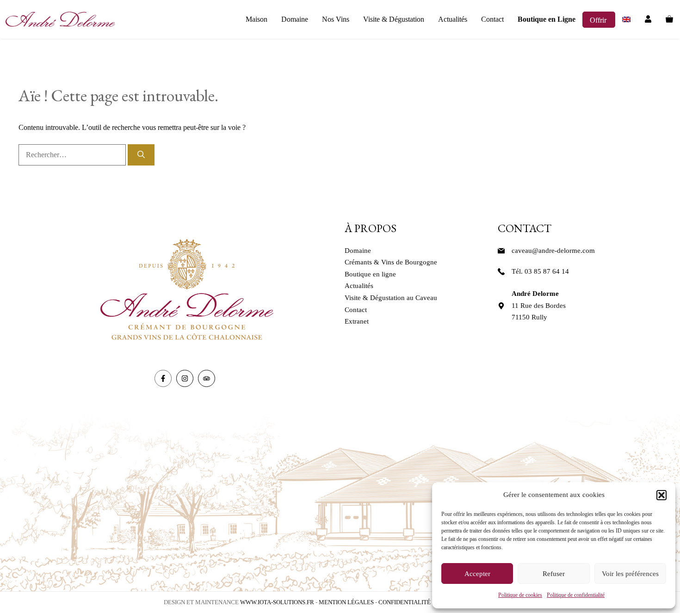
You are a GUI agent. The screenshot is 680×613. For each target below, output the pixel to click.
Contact (492, 19)
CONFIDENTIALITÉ (404, 602)
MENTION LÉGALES (346, 602)
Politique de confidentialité (576, 595)
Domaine (294, 19)
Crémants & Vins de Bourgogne (391, 262)
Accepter (477, 573)
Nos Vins (335, 19)
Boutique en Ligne (546, 19)
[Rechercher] (141, 155)
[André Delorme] (60, 19)
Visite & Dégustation (393, 19)
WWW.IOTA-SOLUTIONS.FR (277, 602)
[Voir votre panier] (669, 19)
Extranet (357, 321)
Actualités (452, 19)
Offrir (599, 20)
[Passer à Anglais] (626, 19)
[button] (661, 495)
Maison (256, 19)
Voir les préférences (630, 573)
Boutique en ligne (370, 274)
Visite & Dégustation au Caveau (391, 297)
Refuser (554, 573)
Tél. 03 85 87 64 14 (540, 271)
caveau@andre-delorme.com (553, 250)
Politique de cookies (520, 595)
